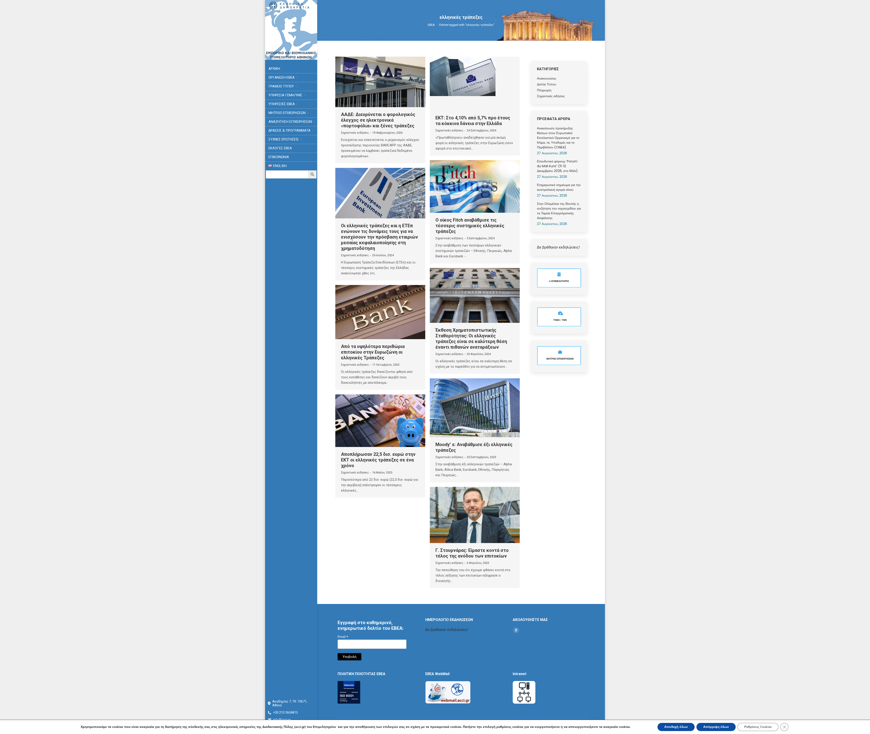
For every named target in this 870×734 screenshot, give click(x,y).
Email (343, 637)
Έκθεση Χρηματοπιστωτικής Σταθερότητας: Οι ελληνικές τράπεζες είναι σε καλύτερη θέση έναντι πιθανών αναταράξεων (471, 338)
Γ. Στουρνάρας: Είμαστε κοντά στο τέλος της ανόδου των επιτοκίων (472, 553)
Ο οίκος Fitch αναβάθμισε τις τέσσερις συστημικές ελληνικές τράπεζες (469, 225)
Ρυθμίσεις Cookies (758, 727)
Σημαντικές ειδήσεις (355, 132)
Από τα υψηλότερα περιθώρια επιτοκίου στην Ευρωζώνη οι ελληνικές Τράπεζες (373, 352)
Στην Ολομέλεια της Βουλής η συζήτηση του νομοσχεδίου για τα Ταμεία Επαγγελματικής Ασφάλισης (559, 210)
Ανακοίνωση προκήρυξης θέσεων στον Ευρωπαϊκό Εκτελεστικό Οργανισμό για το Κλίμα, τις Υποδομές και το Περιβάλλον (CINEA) (558, 138)
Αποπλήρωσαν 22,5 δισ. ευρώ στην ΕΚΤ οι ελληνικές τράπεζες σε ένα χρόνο (378, 460)
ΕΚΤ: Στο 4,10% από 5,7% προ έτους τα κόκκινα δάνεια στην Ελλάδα (472, 120)
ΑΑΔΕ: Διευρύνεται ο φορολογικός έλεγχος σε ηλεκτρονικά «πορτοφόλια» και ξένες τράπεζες (378, 120)
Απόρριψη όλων (716, 727)
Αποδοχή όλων (676, 727)
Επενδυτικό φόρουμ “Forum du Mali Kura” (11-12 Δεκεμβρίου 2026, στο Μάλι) (557, 166)
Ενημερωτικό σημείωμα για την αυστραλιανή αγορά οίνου (559, 187)
